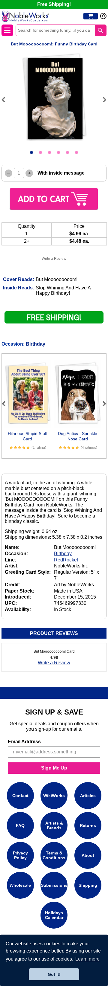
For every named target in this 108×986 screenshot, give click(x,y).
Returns (88, 825)
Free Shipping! (54, 4)
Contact (20, 795)
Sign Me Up (54, 767)
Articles (88, 795)
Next (102, 100)
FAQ (20, 825)
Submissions (54, 885)
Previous (6, 100)
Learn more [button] (87, 958)
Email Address (24, 741)
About (88, 855)
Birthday (35, 344)
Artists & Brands (54, 825)
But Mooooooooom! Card (54, 651)
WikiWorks (54, 795)
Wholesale (20, 885)
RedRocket (66, 559)
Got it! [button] (54, 974)
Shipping (88, 885)
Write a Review (54, 259)
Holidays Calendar (54, 915)
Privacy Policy (20, 855)
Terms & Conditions (54, 855)
